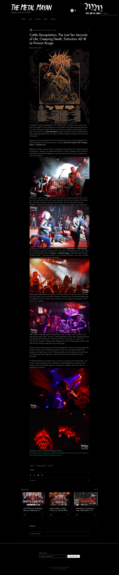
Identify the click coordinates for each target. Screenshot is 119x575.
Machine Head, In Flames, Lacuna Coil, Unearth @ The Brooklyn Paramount (58, 509)
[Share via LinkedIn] (38, 475)
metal (32, 465)
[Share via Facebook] (30, 475)
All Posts (23, 19)
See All (96, 489)
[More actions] (88, 30)
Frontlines (53, 19)
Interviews (37, 19)
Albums (46, 19)
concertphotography (40, 465)
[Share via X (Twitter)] (34, 475)
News (30, 19)
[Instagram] (72, 10)
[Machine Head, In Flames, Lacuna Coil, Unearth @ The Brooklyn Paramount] (59, 498)
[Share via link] (42, 475)
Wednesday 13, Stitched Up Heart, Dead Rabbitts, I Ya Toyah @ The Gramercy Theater (85, 509)
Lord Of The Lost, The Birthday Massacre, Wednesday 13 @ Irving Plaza (32, 509)
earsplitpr (50, 465)
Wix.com (64, 568)
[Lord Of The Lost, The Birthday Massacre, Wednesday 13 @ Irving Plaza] (33, 498)
